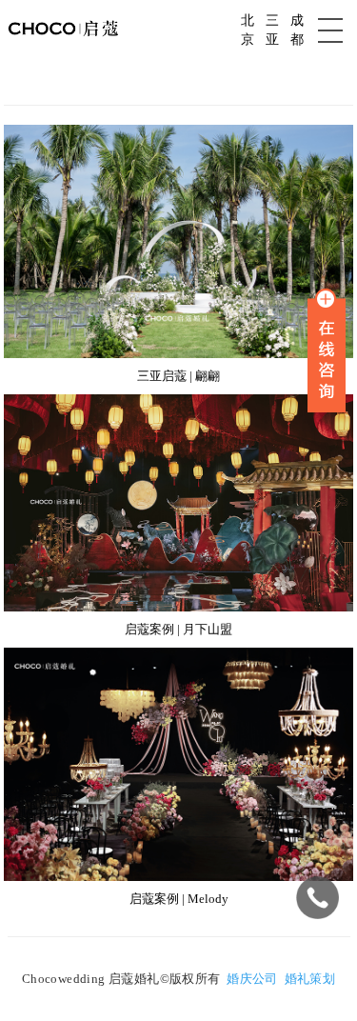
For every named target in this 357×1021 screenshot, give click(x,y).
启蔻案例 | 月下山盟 (178, 629)
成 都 (297, 30)
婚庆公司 (252, 978)
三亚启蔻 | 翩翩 (178, 376)
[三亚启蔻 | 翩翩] (179, 354)
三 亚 (272, 30)
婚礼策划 (310, 978)
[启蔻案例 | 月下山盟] (179, 607)
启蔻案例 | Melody (178, 898)
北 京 (247, 30)
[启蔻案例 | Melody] (179, 877)
